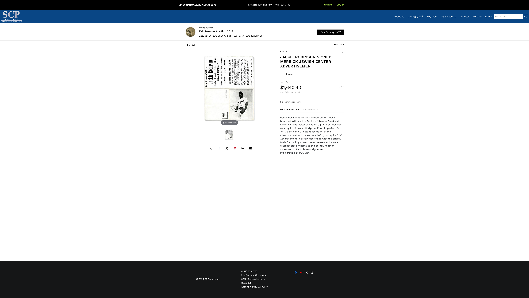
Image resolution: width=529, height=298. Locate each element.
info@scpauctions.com (260, 4)
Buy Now (432, 16)
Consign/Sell (415, 16)
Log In (340, 4)
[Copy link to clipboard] (210, 148)
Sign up (328, 4)
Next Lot (338, 44)
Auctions (399, 16)
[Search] (525, 16)
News (488, 16)
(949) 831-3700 (249, 271)
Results (477, 16)
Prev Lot (191, 45)
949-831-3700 (282, 4)
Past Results (448, 16)
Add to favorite (342, 51)
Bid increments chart (290, 102)
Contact (464, 16)
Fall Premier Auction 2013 (216, 31)
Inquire (289, 74)
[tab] (289, 110)
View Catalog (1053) (330, 32)
